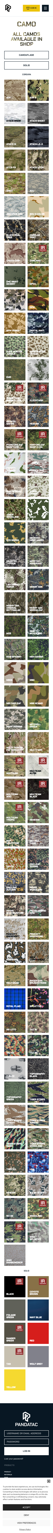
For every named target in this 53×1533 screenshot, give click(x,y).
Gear (6, 1477)
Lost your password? (13, 1459)
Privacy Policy (25, 1529)
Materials (8, 1475)
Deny (26, 1515)
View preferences (26, 1523)
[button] (48, 1481)
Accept (27, 1507)
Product (7, 1472)
